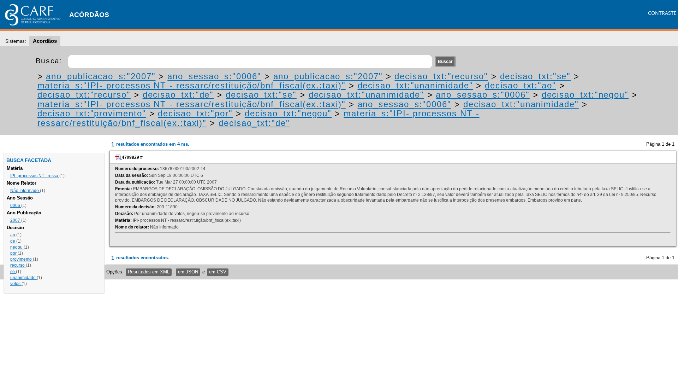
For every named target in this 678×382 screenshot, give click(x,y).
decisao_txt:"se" (535, 76)
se (13, 271)
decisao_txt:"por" (195, 113)
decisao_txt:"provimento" (91, 113)
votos (16, 283)
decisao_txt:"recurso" (441, 76)
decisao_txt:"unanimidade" (415, 85)
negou (17, 247)
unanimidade (23, 277)
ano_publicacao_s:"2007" (100, 76)
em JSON (188, 271)
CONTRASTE (662, 13)
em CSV (217, 271)
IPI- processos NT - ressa (34, 175)
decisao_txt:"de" (178, 94)
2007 (15, 220)
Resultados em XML (149, 271)
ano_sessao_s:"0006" (214, 76)
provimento (21, 259)
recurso (18, 265)
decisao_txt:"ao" (520, 85)
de (13, 241)
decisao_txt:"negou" (585, 94)
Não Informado (25, 190)
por (14, 253)
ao (13, 234)
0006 (15, 205)
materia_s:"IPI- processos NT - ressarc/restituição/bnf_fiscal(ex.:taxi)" (191, 85)
